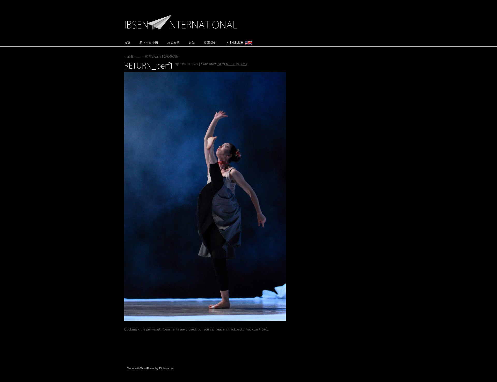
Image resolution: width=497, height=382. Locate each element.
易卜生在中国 (149, 42)
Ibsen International (182, 19)
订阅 (192, 42)
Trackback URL (256, 329)
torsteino (189, 64)
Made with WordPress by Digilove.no (150, 368)
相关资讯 (173, 42)
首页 (127, 42)
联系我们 (210, 42)
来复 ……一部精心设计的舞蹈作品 (151, 56)
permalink (153, 329)
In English (234, 42)
